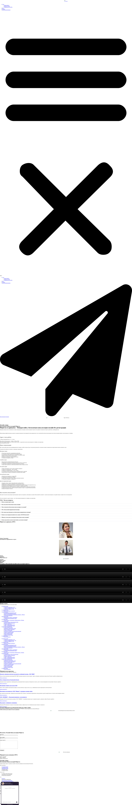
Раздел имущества (7, 636)
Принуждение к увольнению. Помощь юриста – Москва (14, 620)
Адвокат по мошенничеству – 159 (10, 608)
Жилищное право (5, 616)
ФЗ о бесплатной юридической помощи (10, 509)
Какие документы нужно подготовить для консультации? (15, 519)
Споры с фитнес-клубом (8, 627)
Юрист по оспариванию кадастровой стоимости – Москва (14, 614)
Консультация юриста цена (8, 502)
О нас (3, 4)
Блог (3, 281)
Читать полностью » (3, 677)
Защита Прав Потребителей (7, 626)
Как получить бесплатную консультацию (11, 504)
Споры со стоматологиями (9, 632)
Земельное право (5, 611)
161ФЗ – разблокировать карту (9, 625)
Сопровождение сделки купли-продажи (11, 622)
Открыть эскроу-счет (7, 623)
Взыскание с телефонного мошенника (8, 702)
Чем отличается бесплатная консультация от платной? (14, 507)
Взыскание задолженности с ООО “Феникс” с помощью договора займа (16, 691)
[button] (66, 143)
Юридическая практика (6, 9)
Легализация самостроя (8, 615)
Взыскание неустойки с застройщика (10, 617)
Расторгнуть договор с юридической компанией (12, 631)
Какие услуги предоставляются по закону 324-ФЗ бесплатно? (15, 514)
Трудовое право (5, 619)
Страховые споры (5, 642)
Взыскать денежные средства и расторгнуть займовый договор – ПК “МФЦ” (17, 674)
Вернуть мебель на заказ (8, 633)
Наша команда (6, 5)
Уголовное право (5, 606)
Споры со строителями (8, 630)
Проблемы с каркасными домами (10, 628)
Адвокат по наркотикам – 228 (9, 607)
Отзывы (3, 282)
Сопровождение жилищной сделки (10, 618)
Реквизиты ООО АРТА (8, 7)
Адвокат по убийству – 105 (9, 609)
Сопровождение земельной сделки (10, 612)
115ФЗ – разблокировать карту (9, 624)
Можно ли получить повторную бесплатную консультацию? (15, 517)
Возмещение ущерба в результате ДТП (8, 685)
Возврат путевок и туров (8, 667)
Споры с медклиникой (8, 634)
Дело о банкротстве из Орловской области (9, 679)
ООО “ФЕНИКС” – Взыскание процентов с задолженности (13, 697)
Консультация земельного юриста (10, 613)
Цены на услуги (7, 6)
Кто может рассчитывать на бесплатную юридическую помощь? (16, 512)
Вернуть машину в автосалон (9, 629)
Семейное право (5, 668)
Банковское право (5, 621)
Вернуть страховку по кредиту (9, 643)
